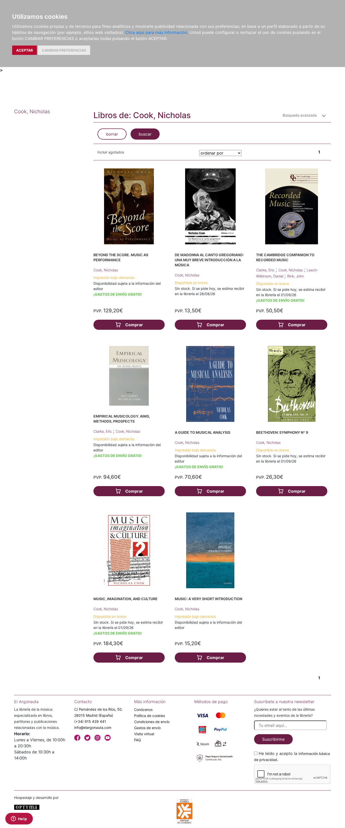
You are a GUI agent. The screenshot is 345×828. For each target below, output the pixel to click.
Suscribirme (273, 739)
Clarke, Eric (266, 270)
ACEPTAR (24, 50)
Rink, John (295, 276)
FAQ (137, 740)
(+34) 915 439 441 (90, 721)
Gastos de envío (147, 728)
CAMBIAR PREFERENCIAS (64, 50)
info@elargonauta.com (92, 727)
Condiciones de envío (151, 722)
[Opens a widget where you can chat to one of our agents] (19, 819)
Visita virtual (144, 734)
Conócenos (143, 709)
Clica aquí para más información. (156, 32)
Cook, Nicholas (105, 270)
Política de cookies (149, 715)
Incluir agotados (110, 152)
